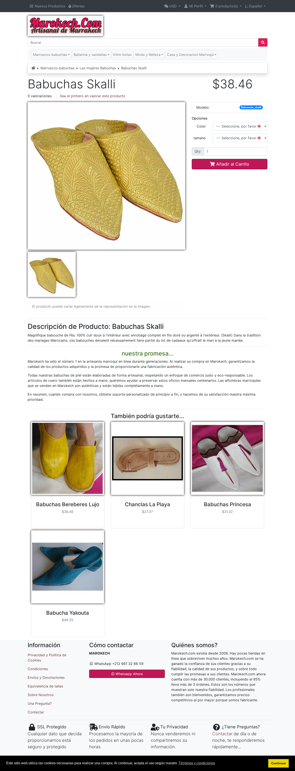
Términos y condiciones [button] (197, 763)
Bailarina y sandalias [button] (90, 54)
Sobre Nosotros (41, 695)
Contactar (36, 712)
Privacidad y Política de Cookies (47, 657)
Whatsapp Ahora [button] (128, 674)
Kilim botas (122, 54)
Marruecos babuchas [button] (50, 54)
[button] (172, 6)
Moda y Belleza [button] (147, 54)
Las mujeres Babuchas (98, 68)
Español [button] (254, 6)
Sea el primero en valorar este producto (92, 96)
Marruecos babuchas (57, 68)
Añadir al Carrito (232, 164)
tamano (199, 138)
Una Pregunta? (40, 703)
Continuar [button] (278, 763)
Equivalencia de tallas (45, 686)
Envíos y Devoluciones (46, 677)
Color (201, 126)
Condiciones (38, 669)
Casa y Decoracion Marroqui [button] (190, 54)
